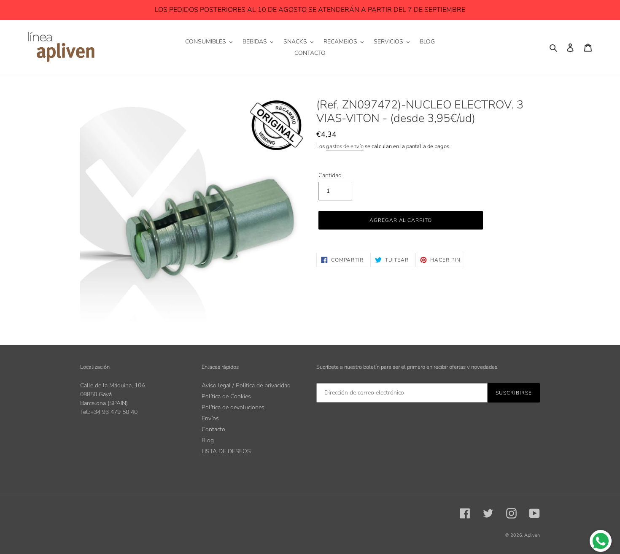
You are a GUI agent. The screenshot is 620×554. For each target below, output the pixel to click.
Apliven (532, 535)
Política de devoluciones (233, 407)
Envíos (210, 418)
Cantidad (330, 175)
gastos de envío (345, 146)
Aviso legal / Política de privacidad (246, 385)
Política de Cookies (226, 396)
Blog (208, 440)
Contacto (213, 429)
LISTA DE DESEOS (226, 451)
